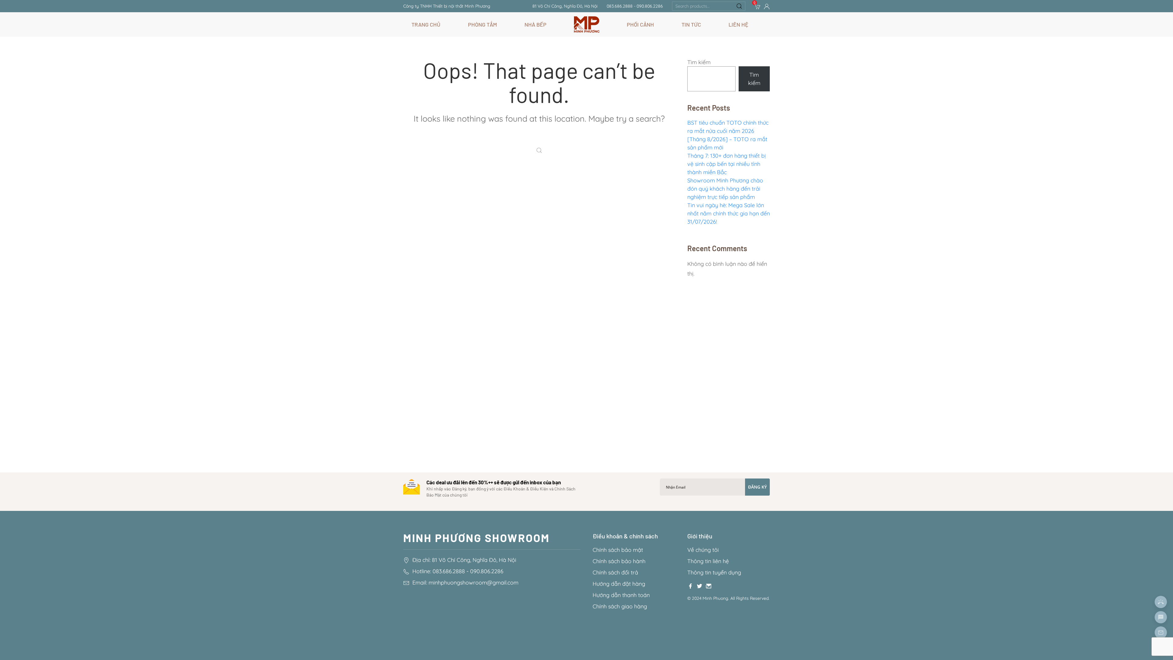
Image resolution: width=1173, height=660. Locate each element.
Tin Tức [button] (691, 24)
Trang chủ (425, 24)
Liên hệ (738, 24)
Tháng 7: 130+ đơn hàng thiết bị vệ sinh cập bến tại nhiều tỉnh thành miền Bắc (726, 164)
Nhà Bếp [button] (535, 24)
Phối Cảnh (640, 24)
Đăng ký (757, 487)
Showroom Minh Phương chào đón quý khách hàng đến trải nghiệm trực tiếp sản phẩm (725, 188)
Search (739, 6)
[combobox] (708, 6)
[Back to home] (586, 24)
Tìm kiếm (699, 62)
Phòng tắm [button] (482, 24)
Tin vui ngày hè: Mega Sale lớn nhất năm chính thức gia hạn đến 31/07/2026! (728, 213)
